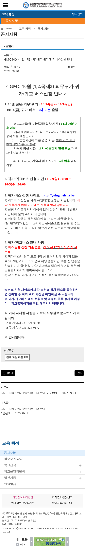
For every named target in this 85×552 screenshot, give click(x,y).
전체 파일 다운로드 (17, 357)
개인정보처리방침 (22, 497)
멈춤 (21, 544)
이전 (31, 541)
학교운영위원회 (14, 471)
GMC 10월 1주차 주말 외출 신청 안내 (23, 392)
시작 (24, 544)
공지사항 (11, 20)
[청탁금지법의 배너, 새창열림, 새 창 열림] (49, 541)
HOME (9, 28)
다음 (68, 541)
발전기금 (10, 477)
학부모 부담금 (13, 458)
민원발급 (10, 484)
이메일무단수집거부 (22, 502)
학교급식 (10, 465)
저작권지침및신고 (62, 497)
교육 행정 (25, 28)
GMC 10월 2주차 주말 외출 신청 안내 (23, 408)
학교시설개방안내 (62, 502)
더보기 (17, 544)
